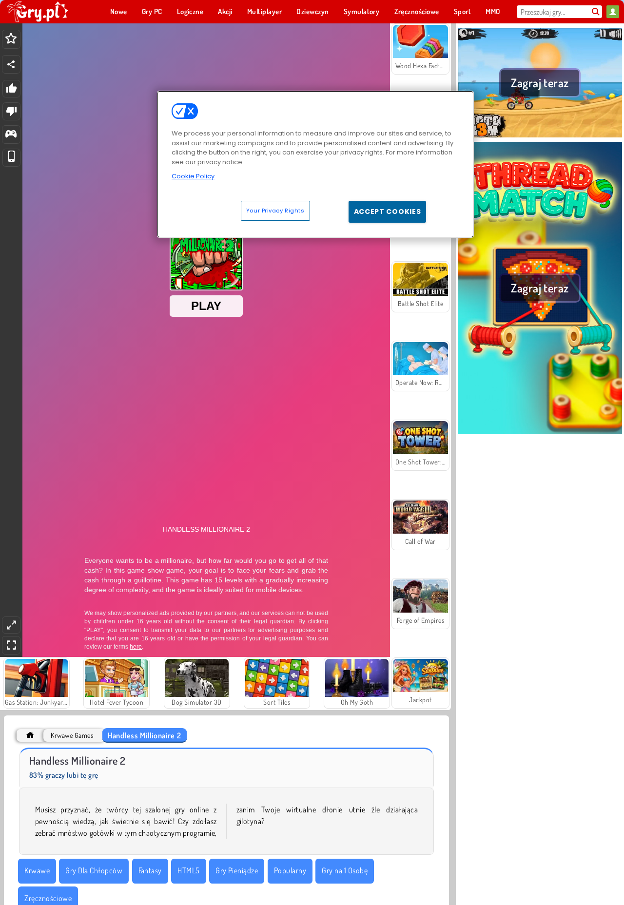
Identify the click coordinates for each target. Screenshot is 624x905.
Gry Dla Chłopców (93, 870)
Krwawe (37, 870)
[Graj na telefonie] (11, 158)
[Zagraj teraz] (540, 136)
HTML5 (188, 870)
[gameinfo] (11, 134)
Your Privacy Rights (275, 210)
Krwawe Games (72, 735)
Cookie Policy (193, 176)
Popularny (290, 870)
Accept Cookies (387, 211)
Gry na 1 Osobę (345, 870)
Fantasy (150, 870)
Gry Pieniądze (236, 870)
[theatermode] (11, 625)
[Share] (11, 64)
